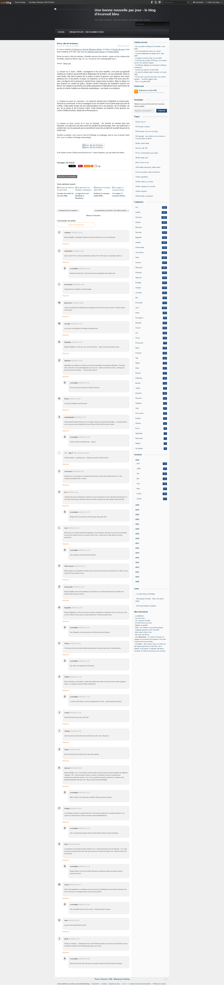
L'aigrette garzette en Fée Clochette (147, 630)
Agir (136, 358)
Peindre (138, 373)
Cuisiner (138, 262)
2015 (137, 553)
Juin (138, 473)
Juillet (139, 468)
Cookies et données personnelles (140, 984)
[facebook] (151, 2)
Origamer (138, 403)
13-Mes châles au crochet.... (145, 182)
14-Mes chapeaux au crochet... (145, 186)
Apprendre (138, 433)
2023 (137, 514)
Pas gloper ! (139, 318)
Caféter (137, 212)
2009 (137, 582)
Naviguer (138, 323)
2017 (137, 543)
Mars (138, 489)
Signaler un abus (114, 984)
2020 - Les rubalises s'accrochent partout (149, 627)
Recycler (138, 398)
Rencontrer (139, 438)
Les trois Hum (140, 618)
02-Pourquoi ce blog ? (142, 126)
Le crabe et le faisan (155, 637)
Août (138, 463)
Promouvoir (139, 343)
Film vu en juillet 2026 (142, 81)
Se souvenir (139, 413)
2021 (137, 524)
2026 (137, 460)
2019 (137, 534)
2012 (137, 567)
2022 (137, 519)
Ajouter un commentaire (76, 225)
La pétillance (139, 616)
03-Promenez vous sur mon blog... (147, 131)
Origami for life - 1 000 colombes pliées (86, 32)
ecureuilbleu (71, 984)
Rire (136, 298)
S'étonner (138, 272)
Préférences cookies (159, 984)
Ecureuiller (139, 303)
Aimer (137, 313)
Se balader (139, 448)
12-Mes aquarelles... (142, 177)
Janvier (139, 499)
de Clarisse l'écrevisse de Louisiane (153, 651)
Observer (138, 277)
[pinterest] (159, 2)
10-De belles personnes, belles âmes (147, 167)
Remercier (138, 267)
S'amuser (138, 217)
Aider (137, 368)
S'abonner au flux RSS (148, 90)
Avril (138, 483)
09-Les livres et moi (142, 162)
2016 (137, 548)
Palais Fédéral (113, 52)
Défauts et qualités (141, 625)
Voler (137, 408)
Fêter (137, 257)
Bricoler (138, 383)
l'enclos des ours (118, 49)
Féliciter (138, 423)
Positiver (138, 353)
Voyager (138, 288)
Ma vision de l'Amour (142, 634)
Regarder (138, 237)
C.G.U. (125, 984)
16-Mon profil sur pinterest (144, 196)
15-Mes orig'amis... (141, 191)
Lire (136, 207)
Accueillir (138, 293)
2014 (137, 558)
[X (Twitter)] (155, 2)
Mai (138, 478)
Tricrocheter (139, 252)
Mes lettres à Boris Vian (143, 632)
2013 (137, 562)
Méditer (137, 443)
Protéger (138, 282)
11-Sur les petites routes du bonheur (147, 172)
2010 (137, 577)
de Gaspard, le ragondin (148, 648)
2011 (137, 572)
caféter (137, 388)
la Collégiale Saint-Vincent (95, 52)
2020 (137, 529)
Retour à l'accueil (93, 215)
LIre (136, 333)
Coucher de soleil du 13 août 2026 (146, 70)
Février (139, 494)
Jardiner (138, 242)
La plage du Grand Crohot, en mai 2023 (148, 58)
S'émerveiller (139, 247)
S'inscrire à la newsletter (67, 177)
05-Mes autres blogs (142, 143)
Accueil (61, 32)
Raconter (138, 232)
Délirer (137, 363)
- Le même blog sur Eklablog (145, 594)
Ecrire (137, 428)
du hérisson (162, 644)
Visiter (137, 338)
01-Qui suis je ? (140, 122)
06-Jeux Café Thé (141, 148)
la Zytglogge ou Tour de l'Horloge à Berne (86, 49)
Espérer (138, 418)
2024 (137, 510)
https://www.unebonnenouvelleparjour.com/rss (153, 92)
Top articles (95, 984)
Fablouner (138, 378)
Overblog (126, 979)
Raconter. (138, 393)
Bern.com (67, 63)
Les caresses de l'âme (142, 620)
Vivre (137, 308)
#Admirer (127, 46)
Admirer (138, 222)
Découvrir (138, 227)
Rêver (137, 348)
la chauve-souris (151, 644)
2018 (137, 538)
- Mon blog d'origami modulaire (145, 606)
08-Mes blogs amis (141, 158)
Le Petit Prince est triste (143, 623)
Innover (137, 328)
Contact (104, 984)
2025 (137, 505)
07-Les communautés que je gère (146, 153)
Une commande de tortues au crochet (148, 51)
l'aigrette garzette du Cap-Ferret (147, 646)
